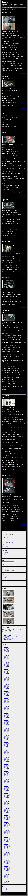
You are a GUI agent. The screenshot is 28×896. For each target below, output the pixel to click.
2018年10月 (6, 754)
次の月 (7, 546)
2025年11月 (6, 656)
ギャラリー (6, 576)
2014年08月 (6, 812)
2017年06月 (6, 773)
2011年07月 (6, 855)
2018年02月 (6, 764)
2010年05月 (6, 871)
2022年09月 (6, 700)
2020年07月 (6, 730)
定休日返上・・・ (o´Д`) (6, 631)
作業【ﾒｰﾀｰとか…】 (6, 12)
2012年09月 (6, 839)
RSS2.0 (5, 889)
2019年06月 (6, 745)
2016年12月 (6, 780)
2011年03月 (6, 860)
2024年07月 (6, 674)
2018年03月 (6, 762)
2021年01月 (6, 723)
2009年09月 (6, 881)
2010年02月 (6, 875)
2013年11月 (6, 823)
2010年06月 (6, 870)
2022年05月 (6, 705)
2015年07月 (6, 800)
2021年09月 (6, 714)
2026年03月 (6, 651)
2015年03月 (6, 804)
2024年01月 (6, 681)
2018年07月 (6, 758)
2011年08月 (6, 854)
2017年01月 (6, 779)
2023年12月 (6, 683)
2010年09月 (6, 867)
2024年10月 (6, 671)
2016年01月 (6, 793)
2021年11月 (6, 711)
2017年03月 (6, 776)
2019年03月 (6, 749)
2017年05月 (6, 774)
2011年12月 (6, 849)
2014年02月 (6, 819)
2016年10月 (6, 782)
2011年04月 (6, 859)
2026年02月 (6, 652)
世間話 (5, 554)
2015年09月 (6, 797)
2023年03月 (6, 693)
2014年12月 (6, 808)
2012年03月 (6, 846)
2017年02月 (6, 778)
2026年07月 (6, 647)
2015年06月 (6, 801)
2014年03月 (6, 818)
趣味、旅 (5, 555)
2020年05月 (6, 732)
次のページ (9, 527)
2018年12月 (6, 752)
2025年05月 (6, 663)
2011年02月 (6, 861)
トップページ (4, 7)
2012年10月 (6, 838)
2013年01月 (6, 834)
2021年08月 (6, 715)
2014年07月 (6, 813)
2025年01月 (6, 667)
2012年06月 (6, 842)
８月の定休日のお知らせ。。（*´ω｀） (9, 636)
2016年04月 (6, 789)
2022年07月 (6, 702)
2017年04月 (6, 775)
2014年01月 (6, 820)
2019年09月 (6, 742)
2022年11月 (6, 698)
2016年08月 (6, 785)
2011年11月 (6, 851)
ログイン (10, 7)
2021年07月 (6, 716)
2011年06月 (6, 856)
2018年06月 (6, 759)
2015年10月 (6, 796)
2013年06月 (6, 829)
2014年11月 (6, 809)
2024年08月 (6, 673)
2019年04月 (6, 747)
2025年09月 (6, 658)
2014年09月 (6, 811)
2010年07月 (6, 869)
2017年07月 (6, 772)
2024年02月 (6, 680)
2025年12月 (6, 655)
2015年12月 (6, 794)
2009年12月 (6, 877)
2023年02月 (6, 694)
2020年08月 (6, 729)
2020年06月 (6, 731)
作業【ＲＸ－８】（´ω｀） (7, 634)
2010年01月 (6, 876)
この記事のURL (23, 73)
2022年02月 (6, 708)
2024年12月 (6, 669)
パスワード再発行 (7, 577)
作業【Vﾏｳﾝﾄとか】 (6, 475)
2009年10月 (6, 880)
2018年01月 (6, 765)
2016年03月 (6, 790)
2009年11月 (6, 878)
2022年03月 (6, 707)
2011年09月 (6, 853)
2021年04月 (6, 720)
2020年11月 (6, 725)
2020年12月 (6, 724)
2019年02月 (6, 750)
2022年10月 (6, 699)
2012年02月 (6, 847)
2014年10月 (6, 810)
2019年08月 (6, 743)
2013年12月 (6, 822)
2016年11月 (6, 781)
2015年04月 (6, 803)
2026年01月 (6, 654)
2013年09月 (6, 825)
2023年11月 (6, 684)
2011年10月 (6, 852)
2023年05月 (6, 691)
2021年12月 (6, 710)
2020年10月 (6, 727)
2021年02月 (6, 722)
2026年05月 (6, 649)
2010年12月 (6, 863)
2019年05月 (6, 746)
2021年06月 (6, 717)
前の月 (3, 546)
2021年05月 (6, 718)
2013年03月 (6, 832)
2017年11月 (6, 767)
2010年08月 (6, 868)
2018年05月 (6, 760)
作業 (4, 553)
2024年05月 (6, 677)
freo (6, 893)
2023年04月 (6, 692)
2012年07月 (6, 841)
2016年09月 (6, 783)
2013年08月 (6, 826)
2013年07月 (6, 827)
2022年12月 (6, 696)
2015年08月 (6, 798)
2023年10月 (6, 685)
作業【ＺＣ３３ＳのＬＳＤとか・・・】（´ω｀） (11, 629)
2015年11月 (6, 795)
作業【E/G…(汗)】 (6, 241)
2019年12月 (6, 738)
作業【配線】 (5, 76)
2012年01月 (6, 848)
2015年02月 (6, 805)
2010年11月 (6, 864)
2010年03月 (6, 874)
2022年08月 (6, 701)
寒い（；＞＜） (5, 112)
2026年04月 (6, 650)
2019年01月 (6, 751)
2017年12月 (6, 766)
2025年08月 (6, 659)
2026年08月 (6, 645)
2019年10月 (6, 740)
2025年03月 (6, 665)
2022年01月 (6, 709)
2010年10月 (6, 866)
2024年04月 (6, 678)
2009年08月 (6, 882)
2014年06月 (6, 815)
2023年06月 (6, 689)
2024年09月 (6, 672)
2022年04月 (6, 706)
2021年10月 (6, 713)
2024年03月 (6, 679)
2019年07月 (6, 744)
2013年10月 (6, 824)
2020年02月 (6, 736)
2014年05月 (6, 816)
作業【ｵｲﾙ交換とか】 (7, 277)
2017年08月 (6, 771)
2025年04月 (6, 664)
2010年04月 (6, 873)
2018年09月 (6, 756)
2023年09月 (6, 686)
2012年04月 (6, 845)
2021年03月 (6, 721)
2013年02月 (6, 833)
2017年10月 (6, 768)
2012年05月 (6, 844)
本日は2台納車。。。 (7, 199)
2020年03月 (6, 735)
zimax (5, 583)
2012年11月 (6, 837)
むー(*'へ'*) (4, 132)
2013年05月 (6, 830)
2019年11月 (6, 739)
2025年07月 (6, 661)
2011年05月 (6, 858)
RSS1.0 (5, 888)
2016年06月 (6, 787)
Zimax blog (6, 2)
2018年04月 (6, 761)
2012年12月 (6, 835)
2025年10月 (6, 657)
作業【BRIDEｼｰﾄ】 (6, 310)
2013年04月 (6, 831)
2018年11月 (6, 753)
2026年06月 (6, 648)
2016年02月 (6, 791)
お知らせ (5, 552)
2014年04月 (6, 817)
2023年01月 (6, 695)
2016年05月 (6, 788)
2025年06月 (6, 662)
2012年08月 (6, 840)
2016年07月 (6, 786)
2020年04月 (6, 734)
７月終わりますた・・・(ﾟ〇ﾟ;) (8, 638)
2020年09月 (6, 728)
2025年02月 (6, 666)
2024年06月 (6, 676)
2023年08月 (6, 687)
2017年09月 (6, 769)
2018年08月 (6, 757)
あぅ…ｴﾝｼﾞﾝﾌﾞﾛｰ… (6, 395)
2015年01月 (6, 807)
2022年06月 (6, 703)
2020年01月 (6, 737)
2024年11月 (6, 670)
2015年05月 (6, 802)
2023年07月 (6, 688)
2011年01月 (6, 862)
